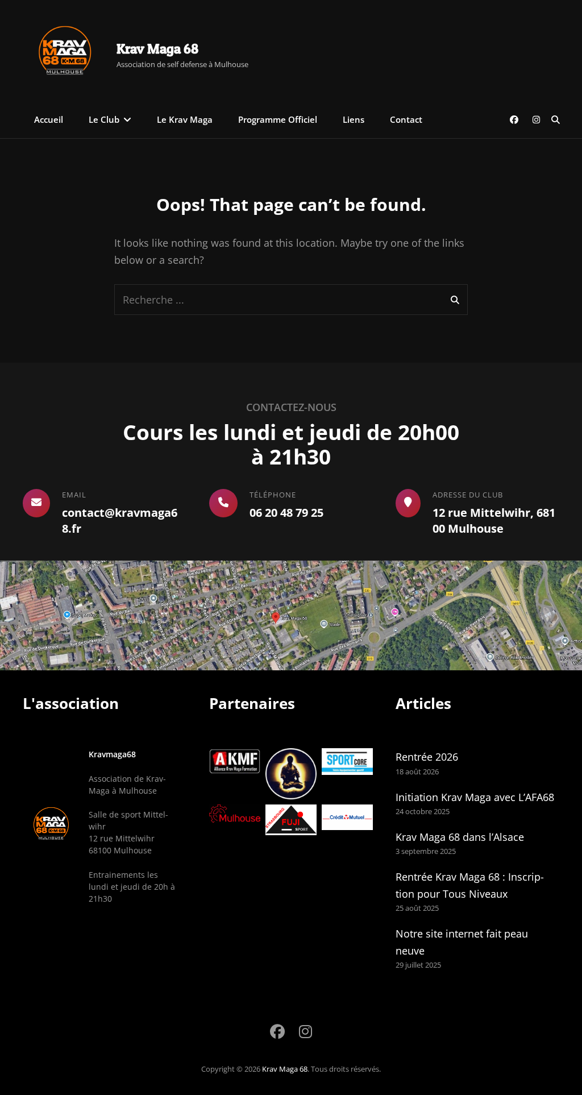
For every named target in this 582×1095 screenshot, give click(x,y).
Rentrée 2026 (427, 757)
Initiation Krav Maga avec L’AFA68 (475, 797)
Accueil (48, 119)
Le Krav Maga (185, 119)
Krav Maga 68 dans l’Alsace (460, 837)
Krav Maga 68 (157, 48)
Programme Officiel (277, 119)
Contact (406, 119)
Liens (353, 119)
